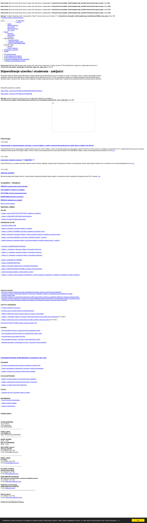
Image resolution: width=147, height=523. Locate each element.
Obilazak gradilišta (7, 173)
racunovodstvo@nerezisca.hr (13, 497)
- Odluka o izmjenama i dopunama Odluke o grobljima (16, 228)
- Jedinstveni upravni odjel (15, 42)
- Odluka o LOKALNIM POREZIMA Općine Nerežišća (16, 216)
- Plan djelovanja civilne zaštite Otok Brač (13, 336)
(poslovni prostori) (12, 197)
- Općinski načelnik (13, 40)
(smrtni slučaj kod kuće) (14, 193)
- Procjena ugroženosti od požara (10, 308)
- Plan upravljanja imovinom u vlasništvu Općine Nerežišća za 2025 (20, 339)
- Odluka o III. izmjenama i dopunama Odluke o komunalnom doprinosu (21, 255)
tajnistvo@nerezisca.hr (11, 474)
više (118, 520)
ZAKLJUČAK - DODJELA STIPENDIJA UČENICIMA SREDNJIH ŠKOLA (21, 91)
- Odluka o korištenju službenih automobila (13, 219)
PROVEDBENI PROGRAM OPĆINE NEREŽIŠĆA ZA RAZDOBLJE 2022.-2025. (24, 358)
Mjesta (6, 32)
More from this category (8, 203)
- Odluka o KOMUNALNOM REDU (10, 263)
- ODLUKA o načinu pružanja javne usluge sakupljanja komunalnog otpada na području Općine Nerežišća (31, 292)
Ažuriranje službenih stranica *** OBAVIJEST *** (18, 160)
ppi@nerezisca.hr (10, 488)
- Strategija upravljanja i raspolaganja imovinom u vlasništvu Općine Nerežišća (23, 342)
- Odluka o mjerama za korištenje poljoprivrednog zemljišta (18, 371)
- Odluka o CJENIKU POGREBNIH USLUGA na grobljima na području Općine (23, 231)
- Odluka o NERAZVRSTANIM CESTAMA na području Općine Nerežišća (21, 269)
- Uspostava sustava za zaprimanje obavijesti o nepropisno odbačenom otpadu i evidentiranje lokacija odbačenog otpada (36, 294)
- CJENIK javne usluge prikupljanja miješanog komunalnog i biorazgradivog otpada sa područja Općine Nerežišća (34, 300)
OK (138, 520)
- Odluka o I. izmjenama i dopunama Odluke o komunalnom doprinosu (21, 249)
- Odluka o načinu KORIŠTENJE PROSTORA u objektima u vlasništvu (21, 213)
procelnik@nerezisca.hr (12, 463)
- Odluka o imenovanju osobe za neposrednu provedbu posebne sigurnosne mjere (25, 320)
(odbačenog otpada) (11, 200)
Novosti (18, 22)
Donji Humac (11, 35)
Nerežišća (10, 33)
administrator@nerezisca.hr (13, 481)
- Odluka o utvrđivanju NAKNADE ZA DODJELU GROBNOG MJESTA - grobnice (24, 237)
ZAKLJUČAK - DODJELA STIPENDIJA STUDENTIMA (16, 94)
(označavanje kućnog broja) (14, 186)
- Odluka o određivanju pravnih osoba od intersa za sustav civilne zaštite (22, 314)
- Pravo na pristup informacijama (10, 400)
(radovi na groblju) (13, 190)
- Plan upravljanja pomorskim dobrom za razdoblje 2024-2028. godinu (21, 333)
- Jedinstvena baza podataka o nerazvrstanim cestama (17, 272)
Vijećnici (9, 46)
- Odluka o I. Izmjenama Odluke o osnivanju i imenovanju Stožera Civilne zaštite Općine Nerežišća (29, 317)
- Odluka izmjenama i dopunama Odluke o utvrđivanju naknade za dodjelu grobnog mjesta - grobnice (30, 240)
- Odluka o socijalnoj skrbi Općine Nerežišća (14, 385)
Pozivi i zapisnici (12, 48)
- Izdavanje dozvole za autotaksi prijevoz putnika (15, 392)
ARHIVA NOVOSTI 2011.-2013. (12, 29)
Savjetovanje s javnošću (11, 50)
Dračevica (10, 37)
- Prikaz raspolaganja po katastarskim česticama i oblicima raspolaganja (22, 368)
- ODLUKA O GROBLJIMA (8, 225)
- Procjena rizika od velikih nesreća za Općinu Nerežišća (17, 311)
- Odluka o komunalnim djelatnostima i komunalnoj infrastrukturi (19, 266)
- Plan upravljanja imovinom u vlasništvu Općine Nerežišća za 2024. (20, 330)
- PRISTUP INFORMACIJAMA (16, 43)
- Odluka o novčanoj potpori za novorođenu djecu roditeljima (18, 379)
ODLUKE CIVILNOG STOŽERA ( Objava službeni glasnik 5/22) (19, 323)
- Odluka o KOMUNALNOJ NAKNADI (11, 260)
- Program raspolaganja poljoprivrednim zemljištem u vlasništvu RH (20, 365)
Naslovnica (21, 20)
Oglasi (9, 24)
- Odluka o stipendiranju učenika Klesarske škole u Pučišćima (19, 382)
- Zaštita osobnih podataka (9, 403)
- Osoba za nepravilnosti (8, 406)
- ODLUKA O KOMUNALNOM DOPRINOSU (13, 246)
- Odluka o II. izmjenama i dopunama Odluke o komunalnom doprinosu (21, 252)
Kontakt (6, 51)
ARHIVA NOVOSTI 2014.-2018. (12, 26)
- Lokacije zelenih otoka (8, 295)
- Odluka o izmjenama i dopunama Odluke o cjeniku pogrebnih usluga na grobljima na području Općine (30, 234)
